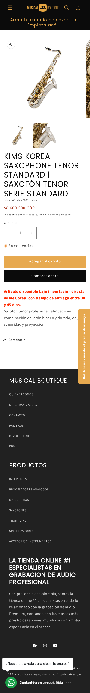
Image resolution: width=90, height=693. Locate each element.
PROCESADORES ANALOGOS (29, 489)
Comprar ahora (45, 276)
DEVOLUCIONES (20, 436)
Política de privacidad (67, 675)
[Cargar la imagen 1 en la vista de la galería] (17, 135)
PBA (12, 446)
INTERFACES (18, 479)
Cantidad (11, 223)
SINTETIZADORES (21, 531)
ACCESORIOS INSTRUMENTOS (30, 541)
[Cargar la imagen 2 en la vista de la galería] (45, 135)
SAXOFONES (18, 510)
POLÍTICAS (16, 425)
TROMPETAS (17, 520)
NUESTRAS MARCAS (23, 405)
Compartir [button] (17, 339)
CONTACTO (17, 415)
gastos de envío (18, 214)
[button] (10, 7)
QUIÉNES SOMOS (21, 394)
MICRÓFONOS (19, 500)
